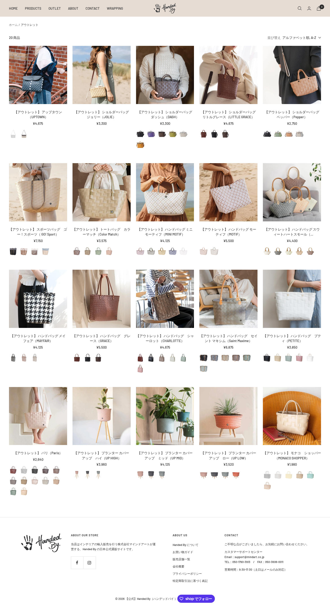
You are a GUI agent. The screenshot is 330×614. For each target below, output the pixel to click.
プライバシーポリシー (187, 573)
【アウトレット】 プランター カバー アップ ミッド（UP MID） (165, 455)
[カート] (319, 8)
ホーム (13, 25)
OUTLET (54, 8)
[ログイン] (309, 8)
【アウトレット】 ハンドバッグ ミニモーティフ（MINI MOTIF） (165, 231)
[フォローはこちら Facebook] (77, 562)
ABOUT (73, 8)
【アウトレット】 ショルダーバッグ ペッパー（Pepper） (293, 114)
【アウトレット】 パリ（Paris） (38, 453)
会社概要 (178, 566)
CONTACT (93, 8)
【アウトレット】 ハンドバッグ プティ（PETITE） (292, 338)
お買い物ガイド (183, 552)
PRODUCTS (33, 8)
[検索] (300, 8)
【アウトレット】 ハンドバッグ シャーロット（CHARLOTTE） (165, 338)
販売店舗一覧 (181, 559)
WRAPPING (115, 8)
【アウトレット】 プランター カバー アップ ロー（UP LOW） (228, 455)
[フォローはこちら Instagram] (89, 562)
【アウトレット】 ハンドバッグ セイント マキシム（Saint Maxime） (228, 338)
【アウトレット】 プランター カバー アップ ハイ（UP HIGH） (101, 455)
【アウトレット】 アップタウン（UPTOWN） (38, 114)
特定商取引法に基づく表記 (190, 581)
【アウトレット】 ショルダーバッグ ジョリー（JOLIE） (101, 114)
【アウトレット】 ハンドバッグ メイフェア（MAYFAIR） (38, 338)
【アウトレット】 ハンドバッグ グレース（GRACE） (101, 338)
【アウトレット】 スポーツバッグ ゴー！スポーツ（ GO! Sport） (38, 231)
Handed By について (185, 545)
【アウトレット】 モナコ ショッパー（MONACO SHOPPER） (292, 455)
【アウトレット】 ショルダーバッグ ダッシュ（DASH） (165, 114)
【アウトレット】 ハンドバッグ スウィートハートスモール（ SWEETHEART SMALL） (292, 232)
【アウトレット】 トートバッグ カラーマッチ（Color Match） (101, 231)
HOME (13, 8)
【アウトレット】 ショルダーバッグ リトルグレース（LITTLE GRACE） (228, 114)
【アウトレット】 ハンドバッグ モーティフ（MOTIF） (228, 231)
